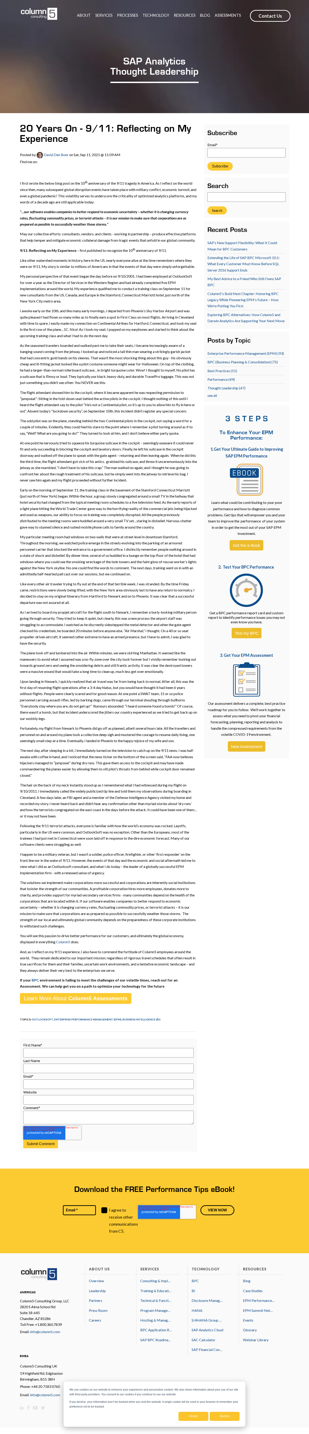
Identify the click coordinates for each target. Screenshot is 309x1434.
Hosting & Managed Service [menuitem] (156, 1320)
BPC (35, 980)
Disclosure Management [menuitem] (207, 1300)
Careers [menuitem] (95, 1320)
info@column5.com (45, 1331)
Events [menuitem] (248, 1320)
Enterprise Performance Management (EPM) (87, 1019)
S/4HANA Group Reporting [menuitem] (207, 1320)
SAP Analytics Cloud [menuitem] (207, 1330)
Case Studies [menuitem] (253, 1291)
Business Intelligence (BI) (141, 1019)
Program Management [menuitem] (156, 1310)
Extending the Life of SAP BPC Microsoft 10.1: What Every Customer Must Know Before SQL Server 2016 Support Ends (243, 263)
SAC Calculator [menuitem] (203, 1340)
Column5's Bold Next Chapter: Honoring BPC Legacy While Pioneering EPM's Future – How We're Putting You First (242, 299)
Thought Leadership (226, 388)
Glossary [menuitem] (250, 1330)
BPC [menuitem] (195, 1281)
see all (212, 395)
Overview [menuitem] (96, 1281)
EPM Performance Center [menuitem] (259, 1300)
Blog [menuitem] (246, 1281)
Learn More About (75, 998)
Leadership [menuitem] (97, 1291)
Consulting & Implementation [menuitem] (156, 1281)
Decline (224, 1416)
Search (217, 186)
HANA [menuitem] (197, 1310)
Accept (193, 1416)
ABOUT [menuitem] (84, 15)
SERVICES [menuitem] (103, 15)
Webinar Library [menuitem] (256, 1340)
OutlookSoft (42, 1019)
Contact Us (270, 16)
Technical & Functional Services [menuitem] (156, 1300)
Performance (221, 379)
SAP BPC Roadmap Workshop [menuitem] (156, 1340)
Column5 (63, 942)
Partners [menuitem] (95, 1300)
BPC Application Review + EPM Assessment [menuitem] (156, 1330)
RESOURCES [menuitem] (184, 15)
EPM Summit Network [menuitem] (259, 1310)
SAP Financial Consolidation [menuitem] (207, 1349)
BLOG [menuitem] (205, 15)
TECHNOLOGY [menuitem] (156, 15)
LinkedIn (41, 161)
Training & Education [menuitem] (156, 1291)
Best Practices (222, 371)
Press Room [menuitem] (98, 1310)
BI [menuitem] (193, 1291)
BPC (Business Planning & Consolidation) (242, 362)
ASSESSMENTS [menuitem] (228, 15)
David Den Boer (56, 154)
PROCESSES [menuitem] (127, 15)
